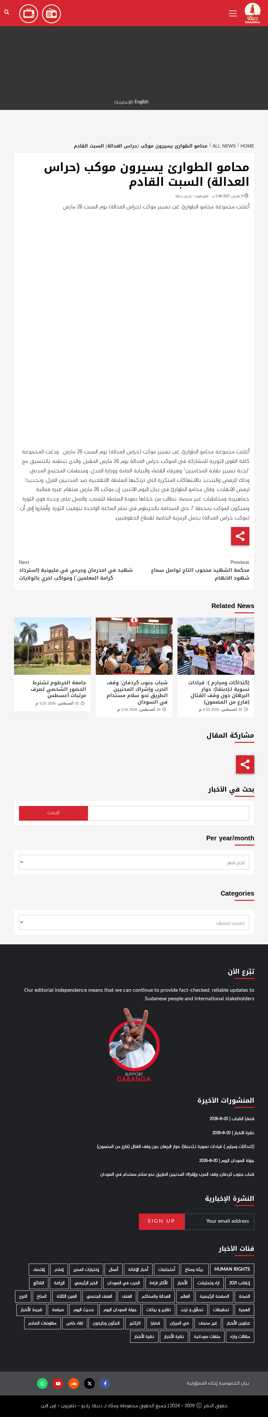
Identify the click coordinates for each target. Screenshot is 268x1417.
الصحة (244, 1296)
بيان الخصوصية (234, 1383)
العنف (127, 1296)
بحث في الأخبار (231, 789)
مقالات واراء (240, 1336)
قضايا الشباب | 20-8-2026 (232, 1119)
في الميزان (179, 1323)
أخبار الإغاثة (138, 1269)
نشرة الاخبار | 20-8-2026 (233, 1133)
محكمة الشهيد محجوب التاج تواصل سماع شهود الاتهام (200, 570)
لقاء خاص (74, 1323)
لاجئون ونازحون (106, 1323)
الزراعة (59, 1283)
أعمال (113, 1269)
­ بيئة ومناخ (195, 1269)
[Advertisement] (134, 46)
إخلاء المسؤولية (202, 1383)
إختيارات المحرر (86, 1269)
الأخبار (182, 1283)
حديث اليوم (84, 1310)
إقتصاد (39, 1269)
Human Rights (232, 1269)
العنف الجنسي (99, 1296)
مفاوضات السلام (42, 1323)
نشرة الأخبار (174, 1336)
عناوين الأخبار (238, 1323)
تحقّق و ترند (192, 1310)
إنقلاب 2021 (239, 1283)
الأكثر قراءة (159, 1283)
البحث (53, 813)
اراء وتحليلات (208, 1283)
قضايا (155, 1323)
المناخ (42, 1296)
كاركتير (135, 1323)
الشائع (38, 1283)
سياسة (58, 1310)
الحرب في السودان (124, 1283)
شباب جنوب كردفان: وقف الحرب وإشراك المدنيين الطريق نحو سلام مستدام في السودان (137, 692)
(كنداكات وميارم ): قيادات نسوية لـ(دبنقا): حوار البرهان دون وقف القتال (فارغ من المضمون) (218, 692)
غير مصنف (208, 1323)
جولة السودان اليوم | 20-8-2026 (226, 1160)
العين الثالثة (67, 1296)
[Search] (7, 12)
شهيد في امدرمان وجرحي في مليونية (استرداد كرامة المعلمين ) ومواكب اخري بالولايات (76, 570)
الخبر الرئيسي (86, 1283)
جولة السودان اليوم (120, 1310)
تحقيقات (221, 1310)
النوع (23, 1296)
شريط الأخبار (31, 1310)
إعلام (59, 1269)
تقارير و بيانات (158, 1310)
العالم (185, 1296)
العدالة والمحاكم (156, 1296)
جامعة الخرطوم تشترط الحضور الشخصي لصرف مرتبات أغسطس (58, 689)
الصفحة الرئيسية (214, 1296)
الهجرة (244, 1310)
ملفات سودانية (207, 1336)
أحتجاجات (166, 1269)
